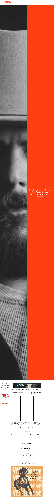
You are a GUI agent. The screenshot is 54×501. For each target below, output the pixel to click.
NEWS (7, 3)
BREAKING (10, 3)
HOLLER (4, 3)
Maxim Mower (40, 196)
